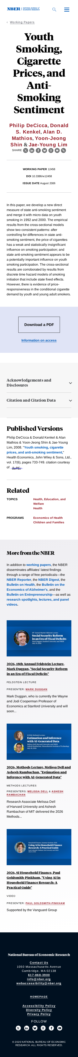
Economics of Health (48, 517)
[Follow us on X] (18, 1028)
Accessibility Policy (39, 1005)
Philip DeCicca (28, 125)
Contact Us (39, 962)
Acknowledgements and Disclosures (29, 383)
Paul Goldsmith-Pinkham (45, 903)
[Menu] (66, 9)
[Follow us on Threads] (43, 1028)
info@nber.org (39, 979)
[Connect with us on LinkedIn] (26, 1028)
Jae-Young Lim (48, 144)
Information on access (39, 340)
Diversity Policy (39, 1010)
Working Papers (22, 22)
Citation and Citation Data (31, 400)
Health (37, 508)
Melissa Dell (37, 791)
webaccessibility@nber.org (38, 983)
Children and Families (48, 522)
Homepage (39, 996)
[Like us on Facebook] (51, 1028)
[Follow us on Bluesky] (34, 1028)
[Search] (54, 9)
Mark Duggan (36, 689)
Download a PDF (39, 325)
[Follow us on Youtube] (59, 1028)
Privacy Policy (39, 1014)
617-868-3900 (39, 975)
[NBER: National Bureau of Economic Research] (24, 9)
